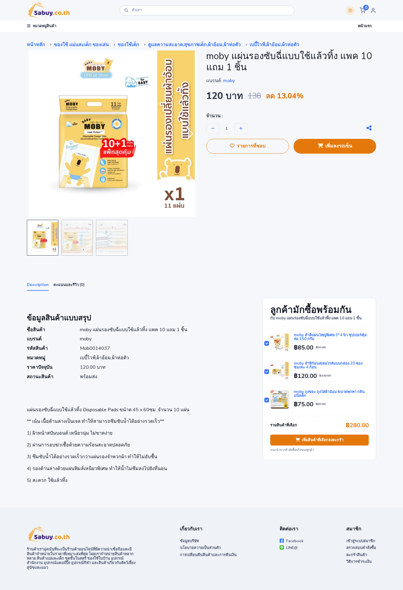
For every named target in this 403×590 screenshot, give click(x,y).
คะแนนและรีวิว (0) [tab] (69, 284)
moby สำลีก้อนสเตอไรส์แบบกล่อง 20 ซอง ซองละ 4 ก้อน (328, 365)
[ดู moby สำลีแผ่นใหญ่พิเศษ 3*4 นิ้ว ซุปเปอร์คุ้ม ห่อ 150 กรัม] (279, 342)
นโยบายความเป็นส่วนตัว (200, 547)
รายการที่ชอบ (251, 146)
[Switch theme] (350, 10)
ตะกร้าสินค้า (356, 555)
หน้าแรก (365, 26)
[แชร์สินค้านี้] (369, 128)
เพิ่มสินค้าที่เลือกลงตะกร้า (322, 440)
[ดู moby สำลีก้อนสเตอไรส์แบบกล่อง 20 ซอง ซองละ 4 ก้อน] (279, 371)
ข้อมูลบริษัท (189, 541)
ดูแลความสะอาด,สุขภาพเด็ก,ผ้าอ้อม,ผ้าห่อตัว (194, 44)
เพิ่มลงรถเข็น (338, 146)
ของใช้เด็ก (128, 44)
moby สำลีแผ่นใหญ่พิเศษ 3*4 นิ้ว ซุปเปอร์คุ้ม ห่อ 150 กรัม (330, 337)
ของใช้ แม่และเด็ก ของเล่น (81, 44)
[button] (362, 10)
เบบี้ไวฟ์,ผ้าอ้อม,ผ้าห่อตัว (274, 44)
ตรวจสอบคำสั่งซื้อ (361, 547)
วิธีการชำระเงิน (359, 561)
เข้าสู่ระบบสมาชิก (360, 541)
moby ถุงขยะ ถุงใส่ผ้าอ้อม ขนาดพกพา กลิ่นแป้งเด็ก (329, 394)
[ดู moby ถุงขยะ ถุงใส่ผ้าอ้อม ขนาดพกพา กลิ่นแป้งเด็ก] (279, 399)
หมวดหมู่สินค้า (44, 26)
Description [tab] (38, 284)
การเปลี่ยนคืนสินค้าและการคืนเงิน (208, 555)
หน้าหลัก (36, 44)
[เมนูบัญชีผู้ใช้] (373, 10)
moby (229, 80)
